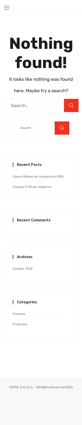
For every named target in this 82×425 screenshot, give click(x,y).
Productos (20, 324)
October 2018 (23, 268)
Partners (19, 314)
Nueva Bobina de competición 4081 (38, 176)
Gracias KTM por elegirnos (32, 187)
